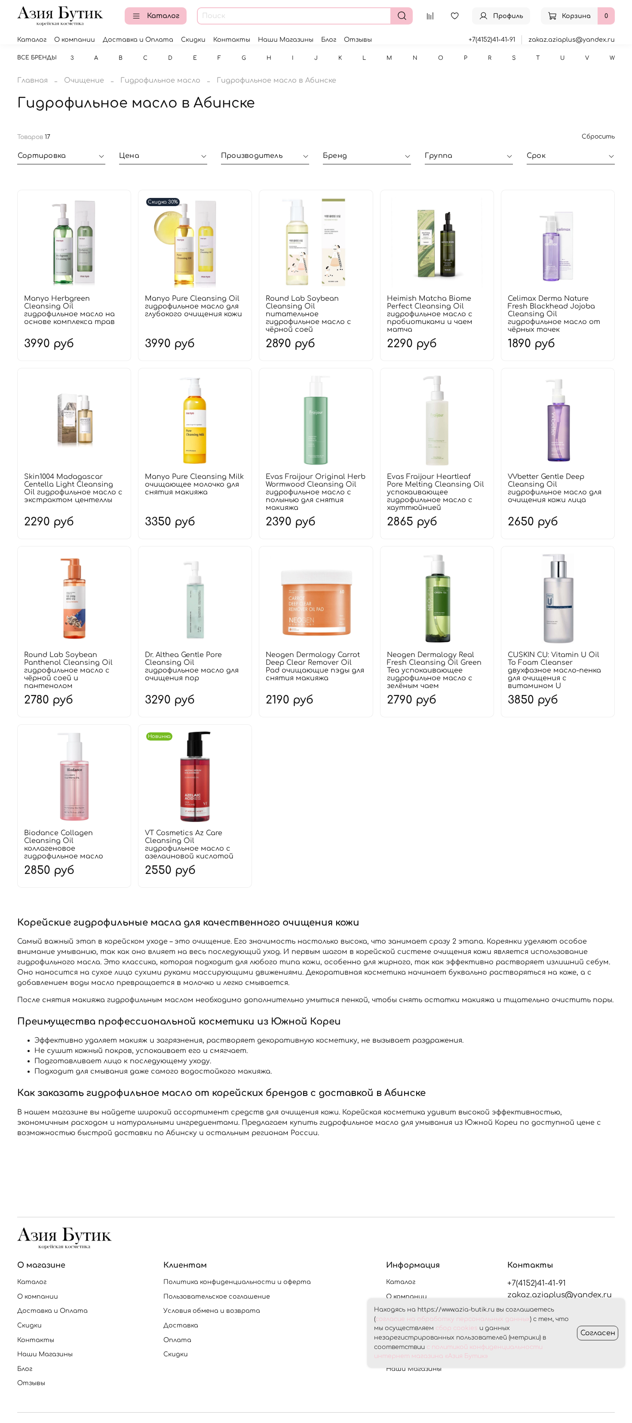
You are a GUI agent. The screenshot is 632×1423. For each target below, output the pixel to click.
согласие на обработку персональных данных (452, 1319)
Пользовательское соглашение (216, 1296)
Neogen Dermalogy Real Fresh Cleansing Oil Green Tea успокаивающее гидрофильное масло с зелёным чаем (434, 670)
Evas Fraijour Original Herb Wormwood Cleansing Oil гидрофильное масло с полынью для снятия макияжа (315, 492)
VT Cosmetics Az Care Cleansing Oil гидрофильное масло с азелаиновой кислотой (189, 844)
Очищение (84, 80)
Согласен (597, 1333)
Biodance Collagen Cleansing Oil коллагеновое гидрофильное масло (63, 844)
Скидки (193, 39)
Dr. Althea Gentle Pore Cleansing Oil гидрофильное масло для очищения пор (192, 666)
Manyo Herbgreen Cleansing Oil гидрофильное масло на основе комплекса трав (69, 310)
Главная (32, 80)
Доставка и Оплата (138, 39)
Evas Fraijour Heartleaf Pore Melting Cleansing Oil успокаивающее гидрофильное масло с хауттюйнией (435, 492)
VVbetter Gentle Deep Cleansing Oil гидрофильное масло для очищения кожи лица (554, 488)
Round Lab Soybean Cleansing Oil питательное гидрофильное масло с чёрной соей (308, 314)
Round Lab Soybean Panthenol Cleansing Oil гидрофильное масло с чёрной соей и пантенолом (68, 670)
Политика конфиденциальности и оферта (237, 1281)
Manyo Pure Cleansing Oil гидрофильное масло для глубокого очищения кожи (193, 306)
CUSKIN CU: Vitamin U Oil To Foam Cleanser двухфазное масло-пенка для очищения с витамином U (554, 670)
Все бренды (37, 58)
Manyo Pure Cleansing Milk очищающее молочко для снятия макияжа (194, 484)
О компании (74, 39)
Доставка (180, 1325)
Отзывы (358, 39)
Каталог (163, 16)
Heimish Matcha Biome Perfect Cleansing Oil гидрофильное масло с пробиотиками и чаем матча (429, 314)
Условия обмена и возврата (211, 1310)
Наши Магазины (285, 39)
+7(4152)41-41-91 (492, 39)
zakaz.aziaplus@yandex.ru (571, 39)
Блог (328, 39)
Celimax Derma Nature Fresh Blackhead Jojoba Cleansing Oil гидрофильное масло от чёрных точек (554, 314)
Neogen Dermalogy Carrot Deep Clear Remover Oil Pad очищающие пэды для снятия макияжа (315, 666)
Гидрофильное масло (160, 80)
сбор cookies (457, 1328)
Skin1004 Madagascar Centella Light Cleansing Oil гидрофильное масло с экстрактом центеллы (73, 488)
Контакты (231, 39)
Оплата (177, 1340)
